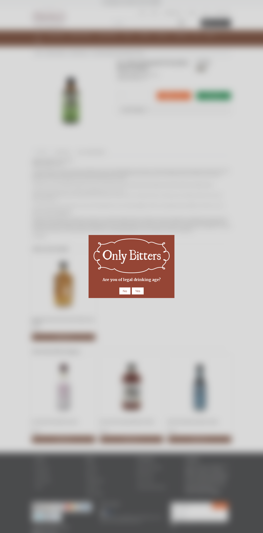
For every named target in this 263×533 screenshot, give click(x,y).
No (125, 291)
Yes (137, 291)
